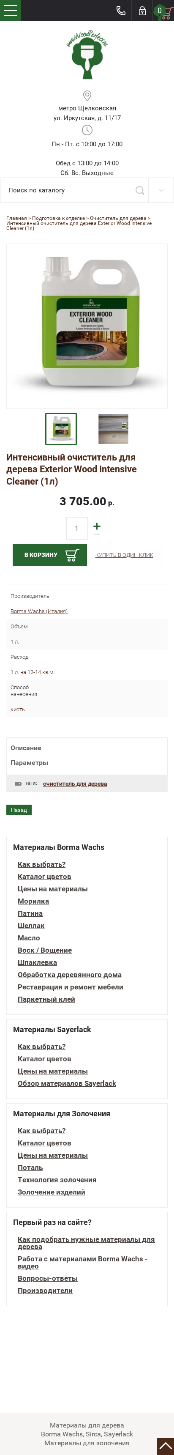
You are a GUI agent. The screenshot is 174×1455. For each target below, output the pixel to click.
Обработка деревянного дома (70, 974)
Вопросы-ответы (48, 1278)
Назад (19, 810)
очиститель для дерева (75, 783)
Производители (45, 1290)
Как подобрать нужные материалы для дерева (86, 1243)
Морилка (33, 901)
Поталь (30, 1167)
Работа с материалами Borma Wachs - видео (83, 1262)
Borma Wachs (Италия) (39, 611)
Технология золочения (57, 1180)
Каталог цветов (44, 876)
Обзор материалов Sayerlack (67, 1083)
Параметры (29, 763)
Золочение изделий (51, 1192)
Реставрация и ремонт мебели (70, 987)
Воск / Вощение (45, 950)
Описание (26, 748)
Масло (29, 938)
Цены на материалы (53, 889)
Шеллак (31, 925)
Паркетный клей (46, 999)
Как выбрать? (41, 864)
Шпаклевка (37, 962)
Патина (30, 913)
